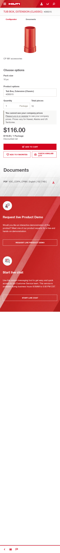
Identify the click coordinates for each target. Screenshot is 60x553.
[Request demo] (11, 549)
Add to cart (31, 147)
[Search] (54, 4)
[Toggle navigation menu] (5, 4)
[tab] (11, 19)
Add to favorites (18, 154)
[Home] (14, 3)
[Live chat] (17, 549)
